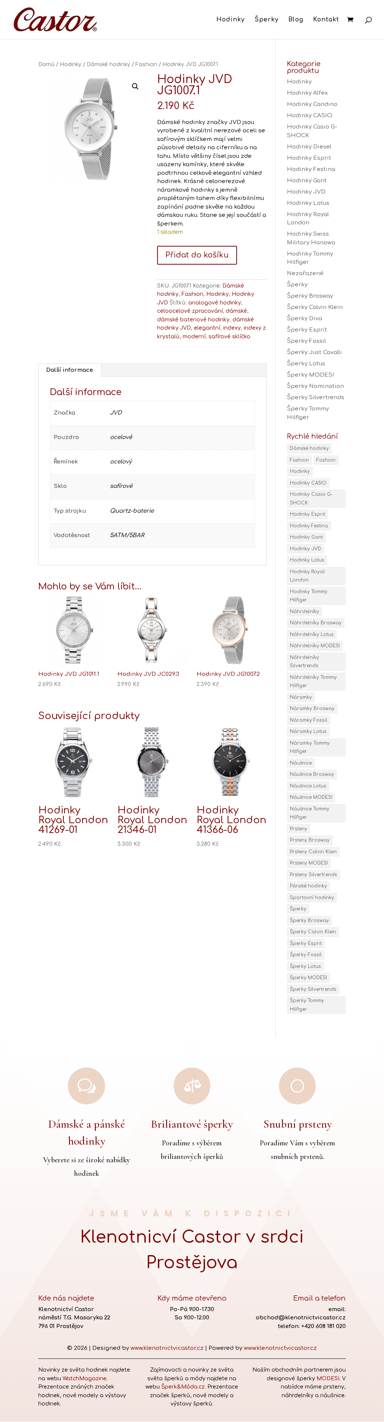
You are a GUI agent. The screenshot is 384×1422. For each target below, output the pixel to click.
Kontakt (326, 20)
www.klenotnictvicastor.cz (167, 1348)
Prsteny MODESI (309, 863)
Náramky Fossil (308, 720)
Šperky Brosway (310, 296)
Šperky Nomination (315, 386)
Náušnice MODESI (311, 797)
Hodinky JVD (306, 192)
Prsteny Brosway (310, 840)
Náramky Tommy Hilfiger (310, 747)
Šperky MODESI (310, 375)
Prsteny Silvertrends (313, 874)
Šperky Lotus (306, 363)
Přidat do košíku (197, 255)
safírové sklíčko (229, 336)
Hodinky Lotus (308, 203)
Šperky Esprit (307, 330)
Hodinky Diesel (309, 147)
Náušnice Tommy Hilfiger (309, 813)
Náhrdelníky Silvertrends (304, 662)
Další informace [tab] (69, 370)
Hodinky (230, 20)
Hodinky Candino (312, 104)
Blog (295, 20)
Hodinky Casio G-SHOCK (311, 499)
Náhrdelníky (304, 611)
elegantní (207, 328)
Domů (46, 64)
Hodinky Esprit (309, 158)
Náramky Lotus (308, 731)
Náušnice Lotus (308, 786)
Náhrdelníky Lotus (312, 634)
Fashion (146, 64)
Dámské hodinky (108, 64)
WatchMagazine (84, 1378)
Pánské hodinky (308, 886)
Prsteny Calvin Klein (313, 851)
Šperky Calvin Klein (315, 307)
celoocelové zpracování (190, 311)
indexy (232, 328)
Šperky (267, 20)
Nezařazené (305, 273)
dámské (236, 311)
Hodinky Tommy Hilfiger (308, 596)
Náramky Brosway (312, 708)
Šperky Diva (304, 318)
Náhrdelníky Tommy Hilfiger (313, 682)
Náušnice (301, 763)
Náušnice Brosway (312, 774)
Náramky (301, 697)
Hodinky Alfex (307, 93)
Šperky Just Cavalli (314, 352)
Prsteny (298, 828)
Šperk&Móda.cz (183, 1387)
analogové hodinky (214, 303)
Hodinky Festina (311, 169)
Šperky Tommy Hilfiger (307, 1005)
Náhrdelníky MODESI (315, 645)
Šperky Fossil (306, 341)
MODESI (327, 1378)
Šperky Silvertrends (315, 397)
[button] (135, 86)
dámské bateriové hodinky (193, 320)
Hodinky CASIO (309, 115)
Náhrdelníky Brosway (316, 622)
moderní (194, 336)
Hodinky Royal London (307, 576)
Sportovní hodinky (312, 897)
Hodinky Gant (307, 180)
